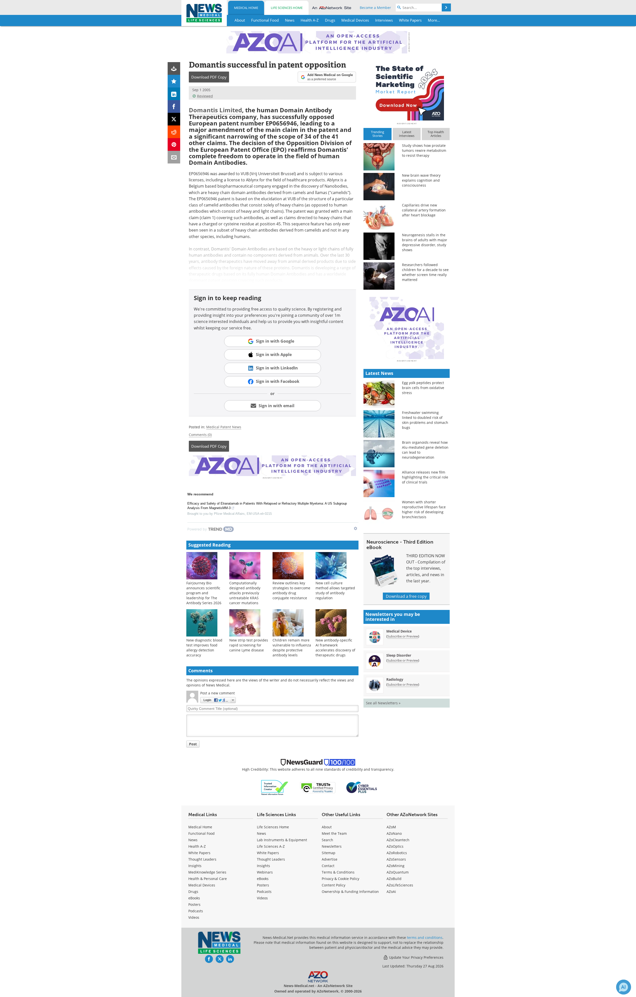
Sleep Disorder (398, 655)
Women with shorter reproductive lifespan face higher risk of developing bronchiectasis (424, 509)
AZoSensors (396, 859)
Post (193, 744)
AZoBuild (394, 878)
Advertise (329, 859)
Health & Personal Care (207, 878)
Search (327, 839)
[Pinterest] (174, 144)
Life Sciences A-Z (271, 846)
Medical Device (399, 631)
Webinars (265, 872)
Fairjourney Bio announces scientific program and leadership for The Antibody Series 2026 (203, 593)
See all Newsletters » (383, 703)
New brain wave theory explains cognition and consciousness (421, 180)
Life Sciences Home (287, 7)
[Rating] (174, 81)
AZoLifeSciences (400, 885)
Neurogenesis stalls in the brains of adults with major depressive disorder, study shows (424, 242)
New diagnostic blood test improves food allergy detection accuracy (204, 647)
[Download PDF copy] (174, 68)
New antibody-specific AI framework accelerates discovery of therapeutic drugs (335, 647)
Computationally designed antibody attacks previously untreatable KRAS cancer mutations (244, 593)
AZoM (391, 827)
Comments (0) (200, 434)
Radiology (394, 679)
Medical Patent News (223, 427)
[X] (174, 119)
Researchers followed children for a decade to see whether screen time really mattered (425, 272)
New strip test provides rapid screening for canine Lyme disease (248, 645)
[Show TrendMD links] (356, 528)
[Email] (174, 157)
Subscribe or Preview (402, 636)
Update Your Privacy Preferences (415, 957)
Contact (328, 865)
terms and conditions (424, 937)
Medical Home (246, 7)
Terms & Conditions (338, 872)
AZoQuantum (398, 872)
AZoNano (394, 833)
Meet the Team (334, 833)
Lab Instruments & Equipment (282, 839)
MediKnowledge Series (207, 872)
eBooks (194, 898)
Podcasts (195, 911)
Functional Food (201, 833)
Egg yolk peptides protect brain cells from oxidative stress (423, 387)
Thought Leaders (202, 859)
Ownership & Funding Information (350, 891)
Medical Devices (201, 885)
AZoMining (395, 865)
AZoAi (391, 891)
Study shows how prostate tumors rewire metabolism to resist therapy (424, 150)
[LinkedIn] (174, 93)
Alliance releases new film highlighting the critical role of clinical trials (425, 477)
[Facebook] (174, 106)
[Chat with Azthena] (623, 987)
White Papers (199, 852)
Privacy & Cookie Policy (340, 878)
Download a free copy (406, 596)
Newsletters (332, 846)
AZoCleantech (398, 839)
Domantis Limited (215, 110)
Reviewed (205, 96)
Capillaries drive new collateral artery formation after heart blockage (424, 210)
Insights (194, 865)
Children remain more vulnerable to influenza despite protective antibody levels (292, 647)
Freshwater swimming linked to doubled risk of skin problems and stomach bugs (425, 420)
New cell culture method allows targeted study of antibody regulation (335, 590)
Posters (194, 904)
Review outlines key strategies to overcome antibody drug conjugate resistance (291, 590)
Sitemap (328, 852)
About (327, 827)
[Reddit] (174, 131)
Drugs (193, 891)
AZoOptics (395, 846)
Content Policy (333, 885)
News (193, 839)
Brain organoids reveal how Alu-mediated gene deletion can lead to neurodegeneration (425, 450)
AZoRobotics (397, 852)
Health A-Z (197, 846)
